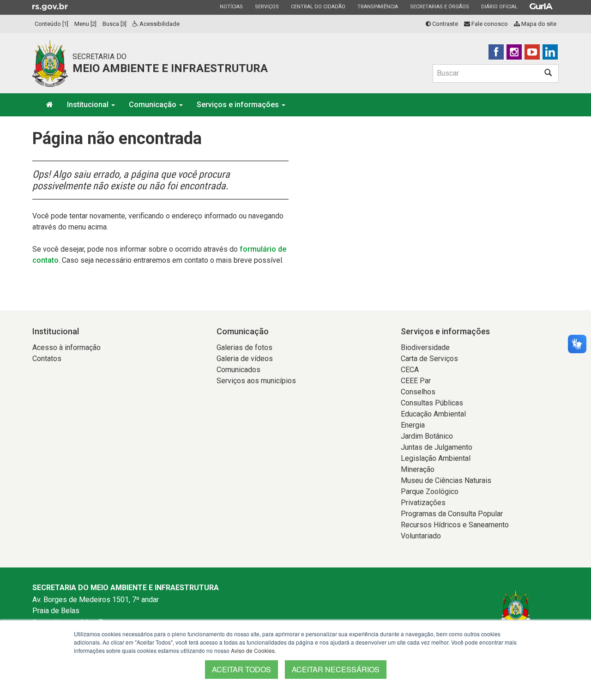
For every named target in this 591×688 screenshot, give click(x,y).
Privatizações (423, 502)
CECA (410, 369)
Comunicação (153, 104)
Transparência (377, 6)
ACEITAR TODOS (241, 669)
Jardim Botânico (427, 436)
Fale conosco (489, 23)
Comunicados (238, 369)
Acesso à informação (66, 347)
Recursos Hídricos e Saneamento (455, 524)
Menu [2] (85, 23)
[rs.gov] (50, 6)
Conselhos (418, 391)
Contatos (46, 358)
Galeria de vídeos (245, 358)
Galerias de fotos (244, 347)
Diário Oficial (499, 6)
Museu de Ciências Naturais (446, 480)
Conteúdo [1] (51, 23)
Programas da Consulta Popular (452, 513)
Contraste (444, 23)
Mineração (417, 469)
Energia (413, 425)
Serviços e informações (239, 104)
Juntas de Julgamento (436, 447)
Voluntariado (421, 535)
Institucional (88, 104)
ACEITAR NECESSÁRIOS (336, 669)
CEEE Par (416, 380)
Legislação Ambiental (435, 458)
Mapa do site (538, 23)
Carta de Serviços (429, 358)
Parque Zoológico (429, 491)
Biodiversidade (425, 347)
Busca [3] (115, 23)
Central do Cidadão (317, 6)
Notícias (231, 6)
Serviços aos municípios (256, 380)
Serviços (266, 6)
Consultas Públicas (432, 402)
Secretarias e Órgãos (439, 6)
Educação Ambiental (433, 414)
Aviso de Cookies (253, 650)
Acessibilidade (159, 23)
